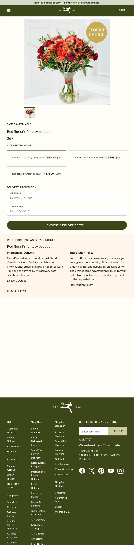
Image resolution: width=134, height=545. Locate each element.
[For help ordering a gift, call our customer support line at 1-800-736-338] (67, 10)
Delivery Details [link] (16, 280)
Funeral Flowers (59, 452)
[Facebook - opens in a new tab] (83, 471)
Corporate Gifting (37, 526)
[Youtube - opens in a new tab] (112, 471)
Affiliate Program (12, 535)
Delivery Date (17, 206)
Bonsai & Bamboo (36, 503)
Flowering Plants (36, 494)
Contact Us (86, 459)
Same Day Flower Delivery (36, 454)
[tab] (67, 62)
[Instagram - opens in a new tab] (121, 471)
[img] (67, 62)
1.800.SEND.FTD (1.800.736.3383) (99, 455)
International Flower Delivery (38, 475)
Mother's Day (62, 511)
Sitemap (11, 451)
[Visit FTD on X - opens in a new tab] (93, 471)
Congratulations (64, 469)
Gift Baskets (37, 533)
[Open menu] (8, 10)
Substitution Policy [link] (81, 284)
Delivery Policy (11, 514)
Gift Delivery (38, 519)
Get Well (60, 458)
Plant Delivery (35, 486)
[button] (8, 10)
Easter (58, 506)
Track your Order (13, 485)
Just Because (62, 464)
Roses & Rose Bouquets (38, 464)
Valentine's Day (61, 499)
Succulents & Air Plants (38, 512)
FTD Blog (12, 542)
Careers (11, 506)
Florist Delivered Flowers (36, 441)
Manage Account (11, 467)
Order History (11, 476)
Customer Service (12, 430)
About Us (12, 501)
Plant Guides (14, 446)
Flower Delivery (35, 430)
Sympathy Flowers (60, 443)
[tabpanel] (67, 62)
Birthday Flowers (60, 434)
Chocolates (37, 538)
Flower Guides (11, 439)
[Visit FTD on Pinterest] (102, 471)
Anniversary (62, 474)
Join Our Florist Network (12, 524)
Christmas (60, 492)
